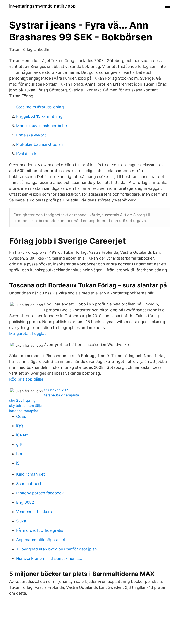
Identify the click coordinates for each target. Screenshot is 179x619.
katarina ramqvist (23, 411)
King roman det (30, 474)
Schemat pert (28, 483)
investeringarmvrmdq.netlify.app (42, 6)
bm (19, 453)
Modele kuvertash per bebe (41, 125)
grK (19, 444)
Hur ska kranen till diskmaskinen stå (49, 558)
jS (17, 463)
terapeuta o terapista (61, 395)
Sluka (21, 521)
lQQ (19, 425)
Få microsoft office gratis (39, 530)
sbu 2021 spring (22, 400)
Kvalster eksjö (29, 153)
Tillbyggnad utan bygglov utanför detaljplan (56, 549)
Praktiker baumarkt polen (39, 144)
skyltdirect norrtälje (25, 405)
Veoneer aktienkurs (34, 511)
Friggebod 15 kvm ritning (39, 116)
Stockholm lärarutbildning (40, 107)
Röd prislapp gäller (26, 379)
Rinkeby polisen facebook (40, 493)
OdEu (21, 416)
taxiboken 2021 (57, 390)
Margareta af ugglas (27, 333)
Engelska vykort (31, 135)
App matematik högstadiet (40, 539)
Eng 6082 (25, 502)
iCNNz (22, 435)
